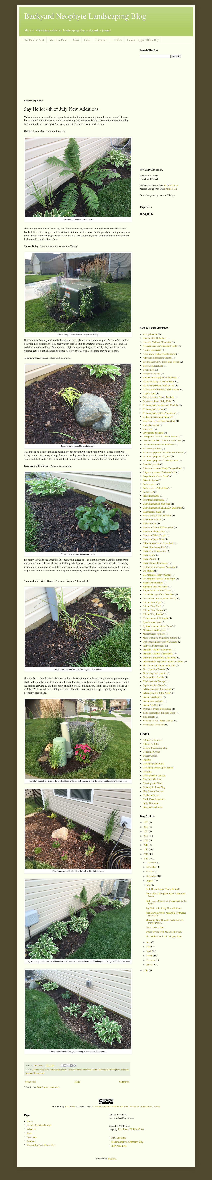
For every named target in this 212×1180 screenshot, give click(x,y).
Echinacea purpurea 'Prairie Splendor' (160, 460)
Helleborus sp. (149, 523)
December (151, 862)
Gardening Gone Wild (153, 763)
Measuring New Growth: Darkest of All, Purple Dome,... (165, 921)
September (151, 876)
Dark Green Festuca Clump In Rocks (163, 889)
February (151, 960)
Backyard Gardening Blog (155, 747)
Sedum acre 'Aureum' (153, 700)
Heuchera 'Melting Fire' (154, 531)
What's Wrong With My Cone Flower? (164, 931)
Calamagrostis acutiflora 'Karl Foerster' (161, 389)
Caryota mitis (149, 393)
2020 (146, 840)
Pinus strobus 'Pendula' (153, 677)
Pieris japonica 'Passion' (154, 669)
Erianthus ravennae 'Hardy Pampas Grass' (162, 468)
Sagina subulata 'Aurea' (154, 685)
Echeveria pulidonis (152, 448)
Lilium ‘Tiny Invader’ (153, 614)
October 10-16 (171, 185)
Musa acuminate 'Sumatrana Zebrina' (160, 637)
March (149, 955)
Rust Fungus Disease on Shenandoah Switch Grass (166, 902)
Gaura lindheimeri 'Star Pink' (156, 503)
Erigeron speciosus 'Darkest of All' (159, 472)
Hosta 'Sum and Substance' (155, 562)
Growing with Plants (152, 783)
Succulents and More (152, 806)
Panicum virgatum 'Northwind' (157, 649)
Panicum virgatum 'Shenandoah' (158, 653)
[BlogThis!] (65, 1065)
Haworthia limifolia (152, 519)
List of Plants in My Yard (39, 1125)
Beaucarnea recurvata (153, 365)
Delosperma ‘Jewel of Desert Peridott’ (161, 436)
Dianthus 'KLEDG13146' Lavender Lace (162, 440)
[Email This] (62, 1065)
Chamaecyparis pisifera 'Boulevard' (159, 413)
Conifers (117, 40)
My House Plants (58, 40)
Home (77, 1081)
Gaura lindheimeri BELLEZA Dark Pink (162, 507)
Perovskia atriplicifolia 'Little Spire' (160, 657)
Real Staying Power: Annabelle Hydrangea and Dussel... (166, 914)
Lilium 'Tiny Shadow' (153, 610)
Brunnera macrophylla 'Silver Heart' (160, 377)
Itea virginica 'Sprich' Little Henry (159, 578)
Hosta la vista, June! (155, 927)
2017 (146, 849)
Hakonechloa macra (58, 1069)
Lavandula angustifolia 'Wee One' (158, 594)
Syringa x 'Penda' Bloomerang (157, 708)
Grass (87, 40)
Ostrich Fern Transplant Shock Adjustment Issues (166, 895)
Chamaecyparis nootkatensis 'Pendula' (160, 405)
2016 (146, 854)
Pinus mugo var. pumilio (154, 673)
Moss (76, 40)
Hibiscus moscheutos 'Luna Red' (158, 543)
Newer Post (30, 1081)
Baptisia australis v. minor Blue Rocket (161, 361)
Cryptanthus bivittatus (153, 432)
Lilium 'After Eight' (152, 602)
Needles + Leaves (151, 795)
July (148, 885)
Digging (147, 759)
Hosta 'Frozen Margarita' (154, 550)
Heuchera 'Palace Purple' (154, 535)
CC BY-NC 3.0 (137, 1129)
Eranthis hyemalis (151, 464)
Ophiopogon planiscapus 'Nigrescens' (160, 641)
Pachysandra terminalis (153, 645)
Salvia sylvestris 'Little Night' (157, 692)
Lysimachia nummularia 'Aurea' (158, 626)
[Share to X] (68, 1065)
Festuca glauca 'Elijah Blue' (156, 487)
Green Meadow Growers (154, 775)
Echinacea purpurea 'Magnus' (156, 456)
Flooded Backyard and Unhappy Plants (164, 936)
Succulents (101, 40)
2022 (146, 831)
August (150, 880)
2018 (146, 844)
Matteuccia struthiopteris (109, 1069)
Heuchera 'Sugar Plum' (153, 539)
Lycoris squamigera (152, 622)
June (148, 942)
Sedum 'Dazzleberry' (152, 696)
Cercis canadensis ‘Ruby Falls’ (157, 401)
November (151, 866)
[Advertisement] (77, 71)
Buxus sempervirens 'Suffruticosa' (158, 385)
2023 (146, 826)
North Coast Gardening (154, 799)
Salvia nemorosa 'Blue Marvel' (157, 689)
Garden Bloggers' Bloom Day (143, 40)
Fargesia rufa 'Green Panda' (156, 476)
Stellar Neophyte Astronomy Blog (127, 1141)
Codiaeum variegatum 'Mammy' (158, 416)
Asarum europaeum (40, 1069)
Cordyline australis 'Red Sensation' (159, 420)
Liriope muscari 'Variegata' (155, 618)
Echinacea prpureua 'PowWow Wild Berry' (163, 452)
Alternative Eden (151, 743)
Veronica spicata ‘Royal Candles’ (158, 720)
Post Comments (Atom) (48, 1087)
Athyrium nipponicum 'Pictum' (157, 357)
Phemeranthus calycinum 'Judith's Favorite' (163, 661)
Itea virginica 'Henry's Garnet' (157, 574)
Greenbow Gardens (152, 779)
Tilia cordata (149, 716)
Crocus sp (147, 428)
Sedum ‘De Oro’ (151, 704)
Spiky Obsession (150, 803)
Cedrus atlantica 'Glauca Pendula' (158, 397)
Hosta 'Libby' (149, 554)
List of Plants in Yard (33, 40)
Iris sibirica (148, 570)
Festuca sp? (148, 491)
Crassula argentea (151, 424)
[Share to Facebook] (71, 1065)
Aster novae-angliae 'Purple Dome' (159, 353)
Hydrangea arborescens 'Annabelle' (159, 566)
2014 (146, 970)
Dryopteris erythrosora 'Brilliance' (159, 444)
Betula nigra (148, 369)
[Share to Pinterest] (74, 1065)
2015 (146, 858)
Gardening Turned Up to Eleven (158, 767)
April (149, 951)
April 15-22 (171, 188)
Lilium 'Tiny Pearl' (152, 606)
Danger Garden (150, 755)
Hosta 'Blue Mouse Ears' (154, 547)
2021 (146, 835)
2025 (146, 822)
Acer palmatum (150, 334)
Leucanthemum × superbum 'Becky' (83, 1069)
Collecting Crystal (151, 751)
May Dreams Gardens (153, 791)
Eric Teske (70, 1106)
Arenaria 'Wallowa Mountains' (157, 342)
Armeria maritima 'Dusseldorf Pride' (160, 345)
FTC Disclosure (118, 1137)
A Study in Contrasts (152, 739)
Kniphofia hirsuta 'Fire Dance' (157, 590)
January (150, 964)
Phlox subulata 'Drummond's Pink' (159, 665)
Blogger (111, 1158)
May (148, 946)
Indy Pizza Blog (119, 1145)
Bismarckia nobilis (151, 373)
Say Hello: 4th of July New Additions (163, 908)
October (150, 871)
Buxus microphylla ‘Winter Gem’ (159, 381)
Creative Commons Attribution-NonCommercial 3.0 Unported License (127, 1106)
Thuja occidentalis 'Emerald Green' (159, 712)
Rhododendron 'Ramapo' (154, 681)
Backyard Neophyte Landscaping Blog (85, 15)
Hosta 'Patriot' (149, 558)
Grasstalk (147, 771)
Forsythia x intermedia (153, 499)
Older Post (124, 1081)
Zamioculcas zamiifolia (154, 724)
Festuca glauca (150, 484)
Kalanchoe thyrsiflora (153, 582)
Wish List (31, 1129)
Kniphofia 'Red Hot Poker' (155, 586)
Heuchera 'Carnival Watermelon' (158, 527)
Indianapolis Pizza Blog (154, 787)
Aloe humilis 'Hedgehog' (154, 338)
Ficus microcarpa (151, 495)
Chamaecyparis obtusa (153, 409)
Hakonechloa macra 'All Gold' (157, 515)
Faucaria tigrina (150, 480)
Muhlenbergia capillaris (154, 633)
